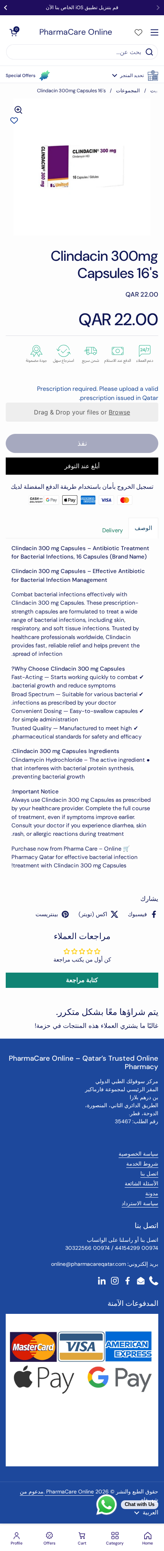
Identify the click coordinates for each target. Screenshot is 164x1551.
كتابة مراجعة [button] (82, 980)
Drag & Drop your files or (82, 412)
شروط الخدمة (142, 1163)
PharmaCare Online (75, 32)
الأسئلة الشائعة (141, 1183)
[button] (135, 75)
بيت (154, 90)
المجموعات (128, 90)
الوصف (143, 528)
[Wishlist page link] (138, 32)
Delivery (112, 530)
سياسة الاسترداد (140, 1203)
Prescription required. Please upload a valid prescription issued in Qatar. (97, 393)
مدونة (151, 1193)
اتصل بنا (149, 1173)
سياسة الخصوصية (138, 1153)
